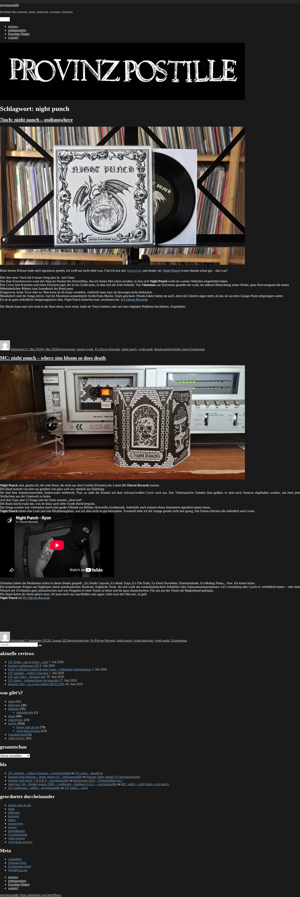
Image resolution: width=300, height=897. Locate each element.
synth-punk (145, 349)
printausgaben (17, 30)
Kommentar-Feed (19, 866)
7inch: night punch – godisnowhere (36, 119)
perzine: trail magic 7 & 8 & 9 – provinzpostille (38, 780)
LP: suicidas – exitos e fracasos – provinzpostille (39, 773)
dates (11, 701)
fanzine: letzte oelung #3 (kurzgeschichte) (113, 777)
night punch (129, 349)
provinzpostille (9, 5)
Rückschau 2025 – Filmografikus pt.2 (97, 780)
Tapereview (134, 270)
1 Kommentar (178, 640)
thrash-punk (162, 349)
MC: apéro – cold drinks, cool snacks (145, 784)
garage (71, 349)
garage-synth (85, 349)
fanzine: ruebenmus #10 (23, 665)
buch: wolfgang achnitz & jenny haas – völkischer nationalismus (49, 669)
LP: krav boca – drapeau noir (27, 676)
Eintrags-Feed (17, 863)
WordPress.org (17, 870)
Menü (5, 19)
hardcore (83, 640)
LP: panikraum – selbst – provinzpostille (34, 788)
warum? (13, 37)
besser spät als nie (27, 727)
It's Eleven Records (107, 349)
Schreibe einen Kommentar (187, 349)
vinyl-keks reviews (28, 731)
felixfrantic (18, 349)
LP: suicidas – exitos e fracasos (28, 673)
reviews (13, 26)
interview (14, 705)
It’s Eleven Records (134, 299)
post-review (15, 720)
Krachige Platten (19, 34)
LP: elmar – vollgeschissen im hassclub (33, 680)
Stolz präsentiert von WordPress (40, 895)
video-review (16, 738)
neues (12, 716)
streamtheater (24, 712)
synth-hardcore (143, 640)
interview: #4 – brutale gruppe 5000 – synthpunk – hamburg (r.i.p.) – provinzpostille (62, 784)
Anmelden (15, 859)
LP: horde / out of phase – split (28, 662)
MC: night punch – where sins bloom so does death (53, 358)
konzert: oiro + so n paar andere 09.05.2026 (36, 684)
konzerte (13, 708)
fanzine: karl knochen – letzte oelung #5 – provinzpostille (45, 777)
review (62, 349)
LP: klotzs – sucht (76, 788)
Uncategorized (17, 734)
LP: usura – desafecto (89, 773)
